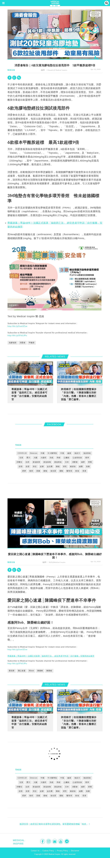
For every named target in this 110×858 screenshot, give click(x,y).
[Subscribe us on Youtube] (61, 841)
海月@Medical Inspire (57, 562)
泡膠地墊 (12, 343)
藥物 (45, 471)
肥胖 (24, 471)
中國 (42, 453)
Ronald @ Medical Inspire (57, 70)
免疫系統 (87, 453)
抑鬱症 (19, 462)
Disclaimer (75, 851)
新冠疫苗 (36, 462)
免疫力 (77, 453)
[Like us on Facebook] (42, 841)
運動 (61, 471)
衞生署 (53, 471)
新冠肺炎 (58, 462)
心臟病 (66, 458)
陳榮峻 (49, 671)
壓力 (28, 458)
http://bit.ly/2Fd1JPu (17, 335)
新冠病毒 (47, 462)
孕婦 (58, 458)
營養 (90, 462)
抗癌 (27, 462)
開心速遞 (21, 671)
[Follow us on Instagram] (49, 841)
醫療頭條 (11, 70)
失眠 (51, 458)
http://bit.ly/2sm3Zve (17, 326)
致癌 (31, 471)
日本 (67, 462)
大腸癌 (43, 458)
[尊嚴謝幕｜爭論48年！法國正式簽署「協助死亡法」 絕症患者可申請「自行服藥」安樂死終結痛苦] (30, 373)
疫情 (21, 466)
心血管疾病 (77, 458)
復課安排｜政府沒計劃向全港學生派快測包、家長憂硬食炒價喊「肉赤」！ (55, 824)
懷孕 (87, 458)
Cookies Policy (48, 851)
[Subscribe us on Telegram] (67, 841)
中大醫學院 (52, 453)
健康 (69, 453)
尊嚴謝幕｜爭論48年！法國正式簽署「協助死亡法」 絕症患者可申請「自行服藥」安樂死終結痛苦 (29, 394)
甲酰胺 (31, 343)
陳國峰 (40, 671)
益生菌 (50, 466)
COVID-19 (22, 453)
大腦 (35, 458)
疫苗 (28, 466)
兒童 (21, 458)
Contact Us (35, 851)
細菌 (81, 466)
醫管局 (69, 471)
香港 (84, 471)
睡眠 (58, 466)
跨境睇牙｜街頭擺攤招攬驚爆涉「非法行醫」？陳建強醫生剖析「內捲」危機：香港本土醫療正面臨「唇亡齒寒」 (78, 394)
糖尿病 (73, 466)
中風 (62, 453)
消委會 (22, 343)
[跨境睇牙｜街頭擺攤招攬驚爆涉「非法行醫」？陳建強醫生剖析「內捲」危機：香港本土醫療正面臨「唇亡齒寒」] (79, 373)
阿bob (31, 671)
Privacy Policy (62, 851)
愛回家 (11, 671)
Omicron (33, 453)
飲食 (77, 471)
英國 (38, 471)
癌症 (35, 466)
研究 (65, 466)
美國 (88, 466)
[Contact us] (55, 841)
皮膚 (42, 466)
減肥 (83, 462)
